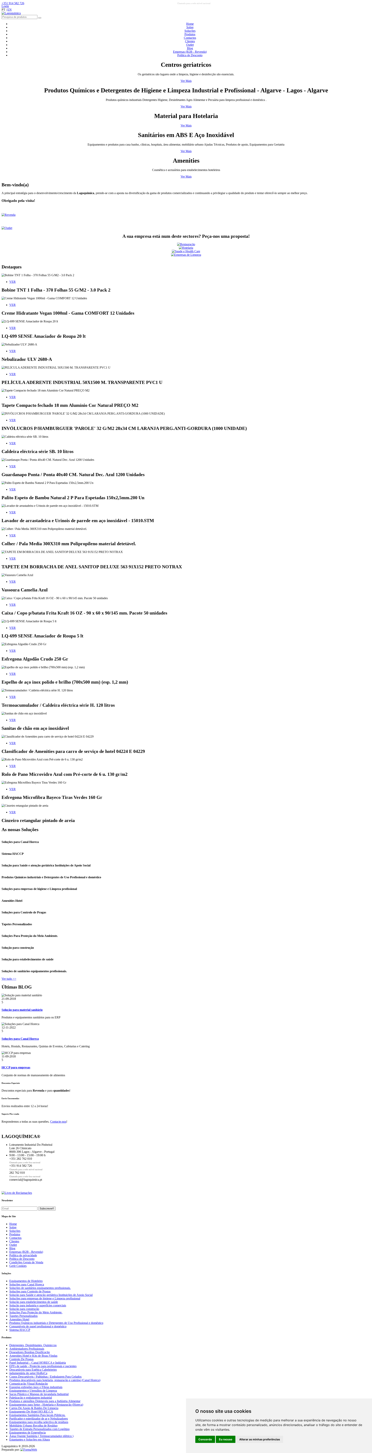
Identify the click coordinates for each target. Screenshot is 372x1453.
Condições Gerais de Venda (26, 1262)
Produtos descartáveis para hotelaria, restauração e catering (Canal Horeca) (54, 1380)
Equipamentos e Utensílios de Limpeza (33, 1390)
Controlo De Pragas (21, 1359)
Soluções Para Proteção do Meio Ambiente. (35, 1312)
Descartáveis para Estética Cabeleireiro (33, 1369)
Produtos (189, 34)
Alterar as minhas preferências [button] (259, 1439)
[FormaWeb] (28, 1449)
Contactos (190, 37)
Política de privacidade (23, 1255)
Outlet (190, 44)
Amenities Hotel (19, 1319)
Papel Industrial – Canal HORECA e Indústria (37, 1362)
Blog (190, 48)
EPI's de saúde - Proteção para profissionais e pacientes (43, 1366)
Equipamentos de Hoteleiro (26, 1281)
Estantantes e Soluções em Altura (29, 1439)
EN (9, 9)
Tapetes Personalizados (23, 1316)
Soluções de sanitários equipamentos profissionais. (40, 1288)
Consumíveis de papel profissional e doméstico (37, 1326)
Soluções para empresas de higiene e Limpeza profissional (44, 1298)
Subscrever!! (47, 1208)
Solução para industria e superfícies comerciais (37, 1305)
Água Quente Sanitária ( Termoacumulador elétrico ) (41, 1436)
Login (5, 6)
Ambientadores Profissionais (26, 1348)
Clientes (190, 41)
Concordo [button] (205, 1439)
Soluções (189, 30)
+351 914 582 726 (13, 3)
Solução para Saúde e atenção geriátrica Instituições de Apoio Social (51, 1295)
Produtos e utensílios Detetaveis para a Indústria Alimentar (44, 1401)
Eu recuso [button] (225, 1439)
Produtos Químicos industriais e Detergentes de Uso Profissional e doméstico (56, 1323)
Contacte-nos (58, 1121)
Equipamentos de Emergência (27, 1432)
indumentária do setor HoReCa (28, 1373)
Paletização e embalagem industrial (30, 1397)
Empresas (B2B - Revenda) (190, 51)
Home (190, 23)
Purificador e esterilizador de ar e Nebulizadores (38, 1418)
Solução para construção (24, 1309)
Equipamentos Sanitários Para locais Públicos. (37, 1415)
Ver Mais (186, 80)
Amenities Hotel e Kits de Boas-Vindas (33, 1355)
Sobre (190, 27)
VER (12, 281)
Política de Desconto (189, 55)
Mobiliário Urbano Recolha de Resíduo (33, 1425)
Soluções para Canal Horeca (26, 1284)
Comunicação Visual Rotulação (28, 1383)
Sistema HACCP (19, 1329)
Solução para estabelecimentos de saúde (33, 1302)
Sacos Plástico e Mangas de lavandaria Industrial (39, 1394)
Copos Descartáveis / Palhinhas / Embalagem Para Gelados (45, 1376)
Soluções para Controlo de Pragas (30, 1291)
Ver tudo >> (9, 978)
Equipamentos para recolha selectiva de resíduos (38, 1422)
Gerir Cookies (18, 1265)
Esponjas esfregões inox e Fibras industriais (35, 1387)
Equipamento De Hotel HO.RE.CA (31, 1411)
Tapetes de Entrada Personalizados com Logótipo (39, 1429)
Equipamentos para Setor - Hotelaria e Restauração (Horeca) (46, 1404)
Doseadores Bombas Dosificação (29, 1352)
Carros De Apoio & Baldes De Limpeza (33, 1408)
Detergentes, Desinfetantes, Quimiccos (33, 1345)
